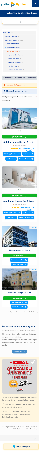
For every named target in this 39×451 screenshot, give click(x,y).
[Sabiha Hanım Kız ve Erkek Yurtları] (19, 118)
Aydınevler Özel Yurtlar (15, 55)
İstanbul (23, 146)
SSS (3, 427)
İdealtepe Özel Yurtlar (14, 62)
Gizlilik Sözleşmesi (31, 427)
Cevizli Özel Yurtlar (13, 58)
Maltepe (17, 146)
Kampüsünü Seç (19, 351)
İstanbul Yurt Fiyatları (14, 40)
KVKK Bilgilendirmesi (19, 429)
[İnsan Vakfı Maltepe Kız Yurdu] (19, 279)
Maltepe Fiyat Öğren (23, 447)
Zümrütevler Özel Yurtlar (15, 70)
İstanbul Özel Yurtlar (11, 36)
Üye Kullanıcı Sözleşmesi (15, 427)
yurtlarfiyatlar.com (35, 3)
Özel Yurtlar (6, 32)
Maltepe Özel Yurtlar (13, 51)
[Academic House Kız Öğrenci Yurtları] (19, 177)
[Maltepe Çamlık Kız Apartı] (19, 236)
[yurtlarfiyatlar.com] (16, 4)
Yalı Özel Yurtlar (13, 66)
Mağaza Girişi (32, 429)
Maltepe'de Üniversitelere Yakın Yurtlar (20, 78)
